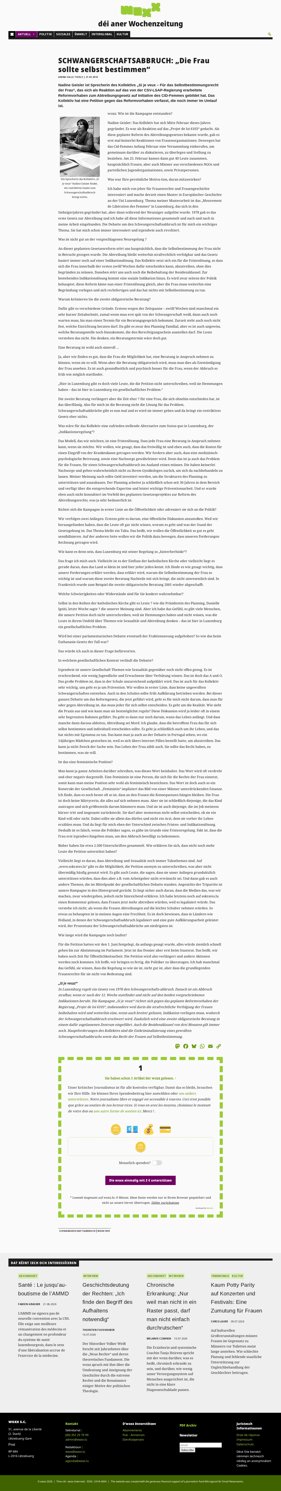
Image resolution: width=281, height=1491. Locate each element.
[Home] (12, 34)
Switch (153, 1163)
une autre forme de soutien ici (117, 1111)
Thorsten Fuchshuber (98, 1330)
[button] (269, 34)
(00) (76, 1435)
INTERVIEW (90, 1276)
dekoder (210, 1208)
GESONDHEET (28, 1276)
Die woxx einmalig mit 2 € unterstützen (140, 1180)
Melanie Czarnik (159, 1338)
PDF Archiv (188, 1425)
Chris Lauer (219, 1321)
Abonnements (132, 1430)
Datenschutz (245, 1444)
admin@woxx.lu (76, 1439)
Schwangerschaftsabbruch (77, 1230)
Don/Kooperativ (133, 1439)
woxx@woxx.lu (75, 1452)
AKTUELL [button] (24, 34)
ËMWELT (81, 34)
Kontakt (71, 1423)
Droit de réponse (248, 1435)
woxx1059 (104, 1230)
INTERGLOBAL (102, 34)
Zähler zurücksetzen (165, 1203)
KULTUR (122, 34)
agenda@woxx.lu (77, 1461)
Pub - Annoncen (134, 1435)
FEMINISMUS (220, 1276)
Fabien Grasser (29, 1304)
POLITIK (45, 34)
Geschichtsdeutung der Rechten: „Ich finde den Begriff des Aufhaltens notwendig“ (107, 1302)
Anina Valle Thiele (70, 77)
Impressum (244, 1439)
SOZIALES (63, 34)
